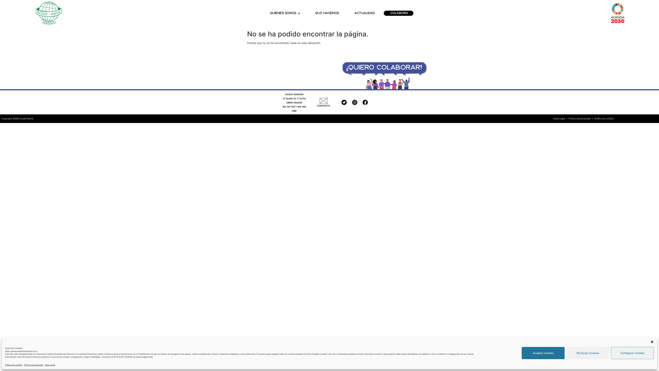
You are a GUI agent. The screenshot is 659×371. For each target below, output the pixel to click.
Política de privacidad (33, 365)
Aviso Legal (50, 365)
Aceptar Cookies (543, 353)
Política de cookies (13, 365)
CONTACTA (323, 105)
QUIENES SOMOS (283, 13)
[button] (652, 342)
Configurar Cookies (632, 353)
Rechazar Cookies (588, 353)
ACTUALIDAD (365, 13)
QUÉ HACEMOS (327, 13)
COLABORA (399, 13)
